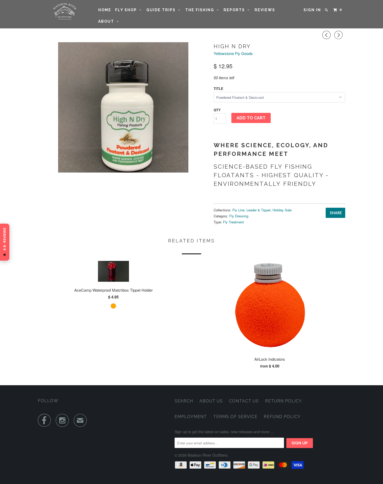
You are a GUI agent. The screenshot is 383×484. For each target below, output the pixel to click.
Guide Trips (162, 10)
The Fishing (201, 10)
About (107, 21)
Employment (191, 416)
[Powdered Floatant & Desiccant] (123, 107)
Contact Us (244, 401)
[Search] (327, 9)
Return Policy (283, 401)
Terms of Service (235, 416)
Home (104, 10)
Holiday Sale (282, 209)
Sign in (312, 10)
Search (184, 401)
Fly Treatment (233, 221)
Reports (236, 10)
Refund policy (282, 416)
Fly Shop (127, 10)
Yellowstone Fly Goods (233, 53)
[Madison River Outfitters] (64, 11)
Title (218, 88)
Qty (217, 109)
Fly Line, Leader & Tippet (251, 209)
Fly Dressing (238, 215)
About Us (211, 401)
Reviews (265, 10)
